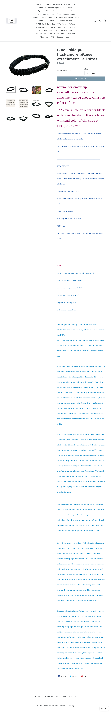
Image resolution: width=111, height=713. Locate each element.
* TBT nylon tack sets (45, 14)
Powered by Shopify (67, 706)
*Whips (72, 24)
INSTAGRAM (61, 697)
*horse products (57, 27)
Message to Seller (64, 70)
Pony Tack (67, 8)
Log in (68, 37)
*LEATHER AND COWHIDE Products (59, 4)
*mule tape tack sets (66, 14)
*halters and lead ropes (49, 8)
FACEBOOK (48, 697)
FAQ (52, 37)
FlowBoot (71, 34)
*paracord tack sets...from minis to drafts (55, 11)
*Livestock (72, 27)
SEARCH (37, 697)
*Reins (41, 21)
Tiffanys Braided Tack (50, 706)
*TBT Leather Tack (64, 30)
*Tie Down (61, 24)
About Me (44, 37)
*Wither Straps (40, 27)
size (86, 69)
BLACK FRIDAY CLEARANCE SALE (50, 34)
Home (38, 4)
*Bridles (51, 21)
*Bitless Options (65, 21)
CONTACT (73, 697)
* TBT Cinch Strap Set (45, 24)
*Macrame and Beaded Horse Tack (63, 17)
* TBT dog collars (46, 30)
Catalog (60, 37)
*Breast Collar (38, 17)
